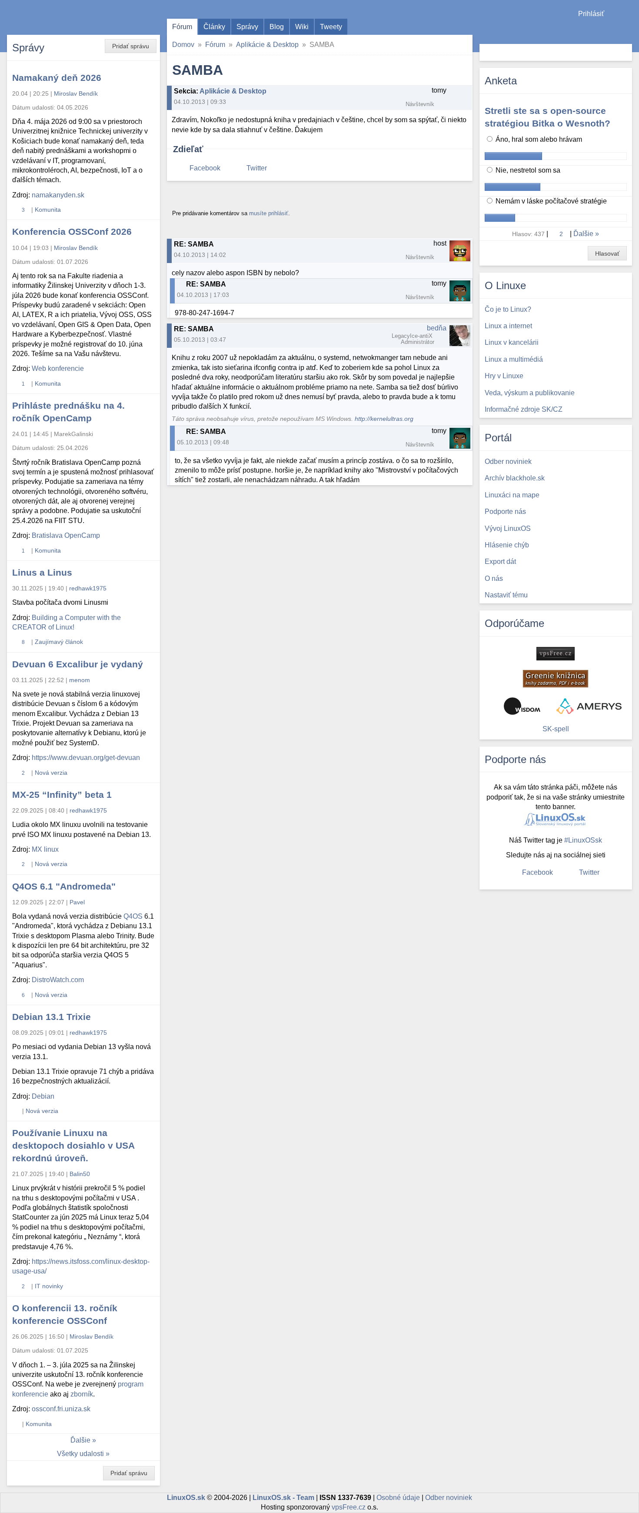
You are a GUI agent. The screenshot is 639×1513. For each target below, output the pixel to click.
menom (79, 680)
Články (214, 26)
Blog (277, 26)
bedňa (436, 328)
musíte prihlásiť (268, 213)
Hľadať (624, 52)
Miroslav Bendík (76, 93)
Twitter (256, 168)
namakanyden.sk (58, 195)
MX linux (45, 849)
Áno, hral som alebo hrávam (538, 139)
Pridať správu (130, 46)
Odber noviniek (448, 1497)
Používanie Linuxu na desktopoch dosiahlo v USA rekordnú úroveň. (73, 1145)
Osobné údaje (398, 1497)
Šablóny (628, 31)
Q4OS (133, 916)
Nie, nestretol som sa (527, 170)
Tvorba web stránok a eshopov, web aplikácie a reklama (589, 706)
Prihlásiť (591, 13)
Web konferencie (58, 368)
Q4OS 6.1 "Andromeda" (64, 886)
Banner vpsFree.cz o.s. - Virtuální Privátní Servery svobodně (555, 653)
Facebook (205, 168)
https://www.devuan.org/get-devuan (86, 757)
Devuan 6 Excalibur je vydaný (77, 664)
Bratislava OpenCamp (66, 535)
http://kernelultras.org (384, 419)
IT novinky (49, 1286)
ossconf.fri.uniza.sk (61, 1409)
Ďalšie (80, 1440)
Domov (183, 44)
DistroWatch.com (58, 979)
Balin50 (80, 1173)
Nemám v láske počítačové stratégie (550, 201)
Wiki (302, 26)
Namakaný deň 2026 (56, 78)
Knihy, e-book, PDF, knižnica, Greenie (555, 678)
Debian (43, 1096)
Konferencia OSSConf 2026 (72, 232)
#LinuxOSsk (583, 840)
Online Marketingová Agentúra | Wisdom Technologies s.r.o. (522, 706)
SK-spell (555, 729)
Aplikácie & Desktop (267, 44)
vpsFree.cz (349, 1507)
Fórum (182, 26)
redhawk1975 (87, 588)
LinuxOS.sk (56, 17)
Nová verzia (51, 772)
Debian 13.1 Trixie (51, 1017)
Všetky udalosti (80, 1453)
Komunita (48, 209)
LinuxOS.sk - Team (283, 1497)
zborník (81, 1394)
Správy (247, 26)
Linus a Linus (42, 572)
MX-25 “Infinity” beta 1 (62, 795)
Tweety (331, 26)
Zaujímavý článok (59, 641)
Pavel (77, 902)
